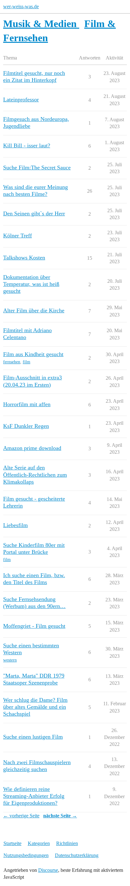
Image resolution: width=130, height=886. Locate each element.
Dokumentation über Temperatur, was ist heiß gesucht (31, 284)
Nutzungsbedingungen (26, 855)
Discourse (48, 870)
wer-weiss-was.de (21, 6)
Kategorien (39, 843)
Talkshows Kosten (24, 257)
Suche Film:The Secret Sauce (37, 167)
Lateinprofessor (21, 99)
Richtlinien (67, 843)
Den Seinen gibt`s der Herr (34, 213)
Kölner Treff (17, 235)
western (10, 660)
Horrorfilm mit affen (26, 404)
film (26, 362)
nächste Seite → (60, 815)
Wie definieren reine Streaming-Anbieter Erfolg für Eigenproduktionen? (33, 796)
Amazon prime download (32, 448)
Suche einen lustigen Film (33, 737)
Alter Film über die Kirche (33, 310)
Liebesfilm (15, 525)
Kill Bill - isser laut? (26, 145)
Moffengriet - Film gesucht (34, 626)
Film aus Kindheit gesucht (33, 354)
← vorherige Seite (21, 815)
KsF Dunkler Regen (26, 426)
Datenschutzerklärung (76, 855)
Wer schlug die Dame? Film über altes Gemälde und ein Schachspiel (35, 707)
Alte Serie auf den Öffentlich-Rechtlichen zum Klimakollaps (35, 474)
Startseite (12, 843)
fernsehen (11, 362)
